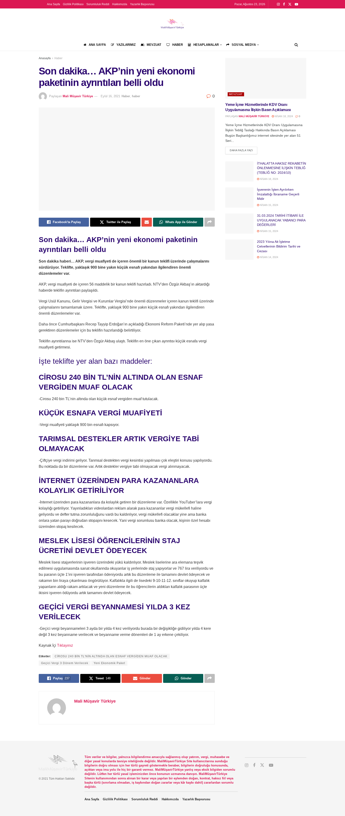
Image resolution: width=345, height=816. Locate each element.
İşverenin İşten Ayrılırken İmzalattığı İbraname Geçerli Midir (278, 194)
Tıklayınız (65, 645)
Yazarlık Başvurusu (142, 4)
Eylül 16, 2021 (110, 96)
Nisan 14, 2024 (268, 257)
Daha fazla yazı (243, 150)
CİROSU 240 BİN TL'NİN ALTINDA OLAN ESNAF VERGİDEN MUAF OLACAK (111, 656)
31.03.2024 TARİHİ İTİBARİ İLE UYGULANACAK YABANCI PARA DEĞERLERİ (281, 220)
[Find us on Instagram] (278, 4)
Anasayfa (45, 58)
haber (136, 96)
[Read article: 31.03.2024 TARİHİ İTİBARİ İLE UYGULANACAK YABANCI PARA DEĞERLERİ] (239, 223)
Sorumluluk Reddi (97, 4)
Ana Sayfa (53, 4)
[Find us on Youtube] (296, 4)
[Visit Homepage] (172, 23)
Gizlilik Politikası (73, 4)
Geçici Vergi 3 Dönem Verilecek (64, 663)
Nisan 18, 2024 (283, 116)
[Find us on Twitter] (289, 4)
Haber (177, 44)
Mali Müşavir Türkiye (78, 96)
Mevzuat (154, 44)
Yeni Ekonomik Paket (109, 663)
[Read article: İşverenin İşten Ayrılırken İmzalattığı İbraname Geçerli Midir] (239, 197)
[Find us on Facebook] (284, 4)
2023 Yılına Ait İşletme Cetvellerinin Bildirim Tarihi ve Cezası (278, 246)
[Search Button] (296, 45)
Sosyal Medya (244, 44)
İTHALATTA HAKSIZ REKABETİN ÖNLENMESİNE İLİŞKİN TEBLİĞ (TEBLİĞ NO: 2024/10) (281, 168)
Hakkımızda (119, 4)
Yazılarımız (126, 44)
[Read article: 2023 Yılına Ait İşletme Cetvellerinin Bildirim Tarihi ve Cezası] (239, 250)
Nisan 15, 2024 (268, 205)
